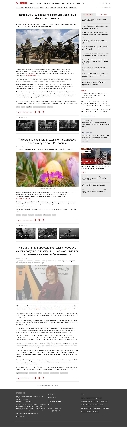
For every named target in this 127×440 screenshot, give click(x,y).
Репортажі (47, 3)
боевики (95, 429)
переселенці (29, 7)
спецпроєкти (73, 7)
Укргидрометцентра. (23, 198)
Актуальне (39, 3)
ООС (82, 429)
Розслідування (56, 3)
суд (26, 373)
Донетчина (47, 215)
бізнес (36, 7)
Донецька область (86, 419)
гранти (47, 7)
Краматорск (64, 373)
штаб (22, 107)
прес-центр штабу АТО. (32, 75)
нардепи (60, 7)
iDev (24, 434)
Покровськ (97, 426)
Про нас (50, 411)
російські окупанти (98, 422)
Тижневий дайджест (55, 419)
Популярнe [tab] (103, 14)
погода (19, 215)
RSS (49, 422)
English (78, 3)
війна (41, 7)
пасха (24, 215)
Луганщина (39, 215)
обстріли (50, 107)
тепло (54, 215)
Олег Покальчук (87, 120)
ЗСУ (82, 422)
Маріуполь (106, 426)
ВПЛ (40, 373)
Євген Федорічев (87, 132)
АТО (18, 107)
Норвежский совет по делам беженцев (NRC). (51, 310)
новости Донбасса (86, 426)
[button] (47, 403)
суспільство (19, 7)
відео (66, 7)
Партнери (51, 415)
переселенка (33, 373)
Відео (82, 146)
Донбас (29, 107)
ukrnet (83, 415)
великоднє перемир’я (39, 107)
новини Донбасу (96, 415)
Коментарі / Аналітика (68, 3)
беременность (54, 373)
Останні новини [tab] (88, 14)
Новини (32, 3)
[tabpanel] (96, 52)
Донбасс (30, 215)
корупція (53, 7)
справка (46, 373)
